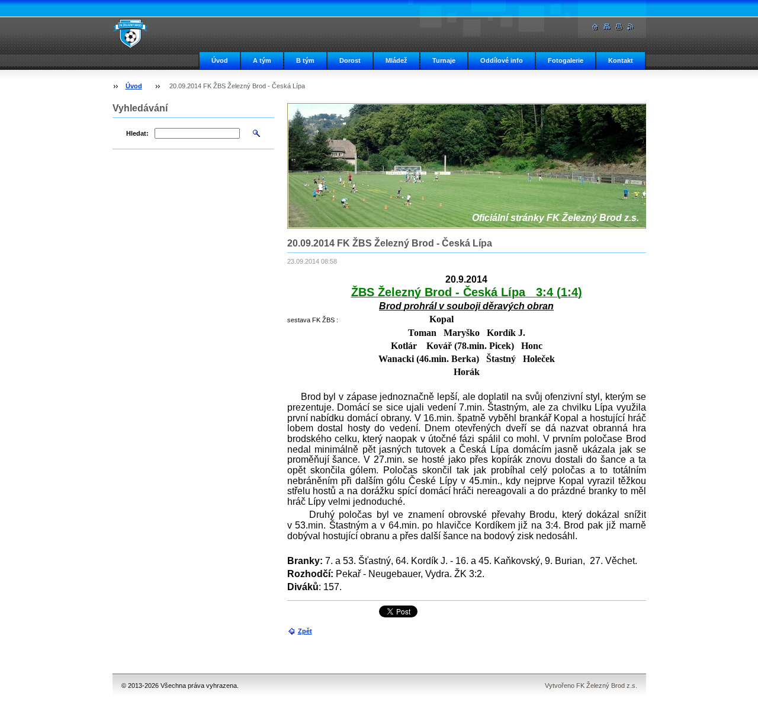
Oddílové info (501, 60)
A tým (262, 60)
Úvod (219, 60)
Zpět (305, 631)
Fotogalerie (565, 60)
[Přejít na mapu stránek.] (607, 27)
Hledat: (137, 133)
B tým (305, 60)
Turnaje (443, 60)
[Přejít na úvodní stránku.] (130, 33)
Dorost (350, 60)
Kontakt (620, 60)
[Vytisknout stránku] (618, 27)
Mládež (396, 60)
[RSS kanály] (630, 27)
